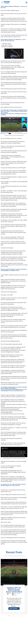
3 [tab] (9, 616)
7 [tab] (15, 616)
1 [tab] (6, 616)
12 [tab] (22, 616)
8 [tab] (16, 616)
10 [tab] (19, 616)
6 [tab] (13, 616)
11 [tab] (21, 616)
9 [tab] (18, 616)
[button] (26, 2)
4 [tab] (10, 616)
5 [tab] (12, 616)
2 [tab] (7, 616)
